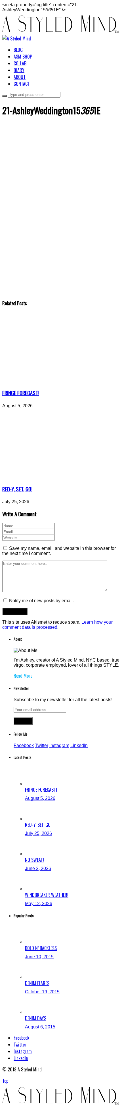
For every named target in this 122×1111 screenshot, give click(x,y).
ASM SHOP (23, 56)
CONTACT (22, 83)
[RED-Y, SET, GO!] (54, 477)
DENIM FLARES (37, 983)
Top (5, 1080)
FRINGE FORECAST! (20, 393)
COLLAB (20, 63)
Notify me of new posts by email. (41, 600)
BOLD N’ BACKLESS (41, 948)
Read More (23, 675)
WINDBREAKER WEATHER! (46, 895)
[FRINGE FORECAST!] (54, 380)
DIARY (19, 70)
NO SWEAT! (34, 859)
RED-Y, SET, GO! (17, 489)
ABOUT (20, 77)
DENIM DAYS (35, 1018)
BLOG (18, 49)
